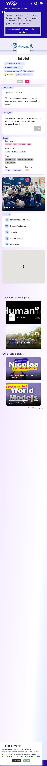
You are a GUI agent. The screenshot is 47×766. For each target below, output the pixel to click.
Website (10, 75)
